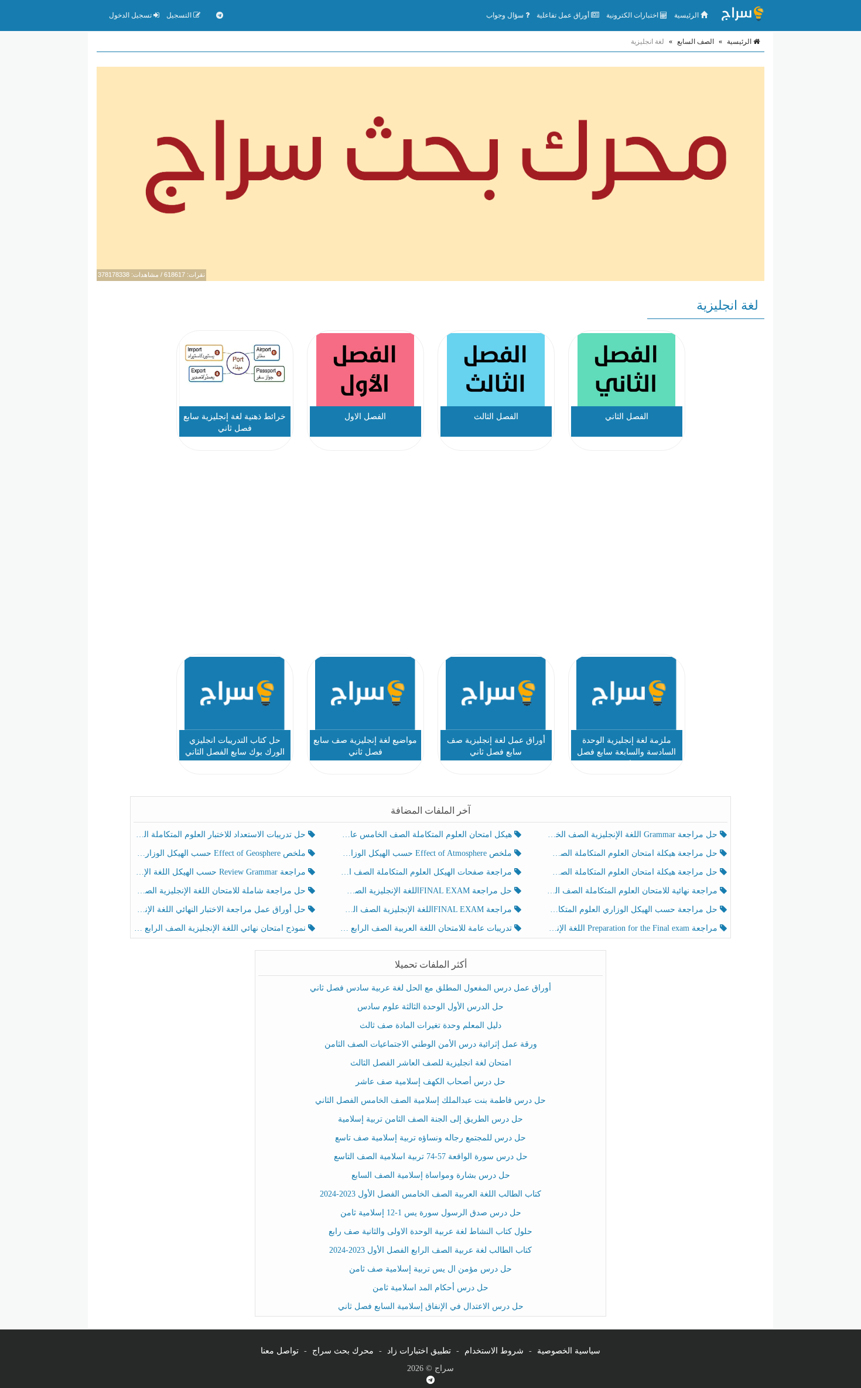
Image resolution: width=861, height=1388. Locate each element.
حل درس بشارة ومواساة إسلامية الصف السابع (430, 1175)
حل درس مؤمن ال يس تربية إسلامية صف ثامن (430, 1268)
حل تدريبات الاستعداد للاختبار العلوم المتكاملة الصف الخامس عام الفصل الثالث (221, 834)
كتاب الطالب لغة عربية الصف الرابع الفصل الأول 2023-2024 (430, 1250)
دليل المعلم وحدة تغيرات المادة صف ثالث (430, 1025)
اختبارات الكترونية (633, 15)
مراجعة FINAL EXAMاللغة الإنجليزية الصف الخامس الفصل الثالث (427, 909)
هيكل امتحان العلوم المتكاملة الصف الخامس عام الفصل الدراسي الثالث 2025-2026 (427, 834)
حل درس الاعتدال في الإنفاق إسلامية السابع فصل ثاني (431, 1306)
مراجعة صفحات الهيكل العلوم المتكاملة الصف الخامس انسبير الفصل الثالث (427, 872)
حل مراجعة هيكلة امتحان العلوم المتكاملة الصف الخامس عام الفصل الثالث (633, 872)
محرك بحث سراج (343, 1350)
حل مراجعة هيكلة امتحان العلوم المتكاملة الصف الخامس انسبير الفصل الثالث (633, 853)
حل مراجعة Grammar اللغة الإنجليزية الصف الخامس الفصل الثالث (633, 834)
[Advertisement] (430, 554)
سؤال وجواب (505, 15)
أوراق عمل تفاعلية (564, 15)
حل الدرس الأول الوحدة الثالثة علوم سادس (430, 1006)
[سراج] (742, 15)
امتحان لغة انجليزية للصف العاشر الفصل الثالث (430, 1062)
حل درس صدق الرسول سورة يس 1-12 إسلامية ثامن (430, 1212)
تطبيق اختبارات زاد (419, 1350)
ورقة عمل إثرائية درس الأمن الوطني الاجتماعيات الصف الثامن (430, 1044)
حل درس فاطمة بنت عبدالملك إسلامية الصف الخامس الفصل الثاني (430, 1100)
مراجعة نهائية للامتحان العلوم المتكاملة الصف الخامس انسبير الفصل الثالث (633, 890)
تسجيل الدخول (131, 15)
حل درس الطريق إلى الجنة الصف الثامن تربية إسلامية (430, 1119)
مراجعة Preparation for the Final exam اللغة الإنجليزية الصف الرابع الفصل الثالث (633, 928)
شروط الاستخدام (494, 1350)
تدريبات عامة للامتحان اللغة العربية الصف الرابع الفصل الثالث (427, 928)
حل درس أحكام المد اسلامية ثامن (430, 1287)
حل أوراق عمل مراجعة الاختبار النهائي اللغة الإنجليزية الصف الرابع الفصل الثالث (221, 909)
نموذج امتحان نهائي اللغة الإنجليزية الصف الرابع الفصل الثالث (221, 928)
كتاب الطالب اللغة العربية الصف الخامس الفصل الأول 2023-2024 (430, 1194)
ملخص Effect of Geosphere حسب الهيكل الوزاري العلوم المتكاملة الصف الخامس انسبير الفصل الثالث (221, 853)
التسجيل (179, 15)
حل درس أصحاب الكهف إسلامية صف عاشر (430, 1081)
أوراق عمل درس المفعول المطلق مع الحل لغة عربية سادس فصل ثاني (430, 987)
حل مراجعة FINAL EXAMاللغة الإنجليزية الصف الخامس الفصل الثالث (427, 890)
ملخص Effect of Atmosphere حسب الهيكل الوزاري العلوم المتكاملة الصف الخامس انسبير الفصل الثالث (427, 853)
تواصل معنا (280, 1350)
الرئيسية (687, 15)
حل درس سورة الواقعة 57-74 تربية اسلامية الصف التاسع (431, 1156)
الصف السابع (695, 41)
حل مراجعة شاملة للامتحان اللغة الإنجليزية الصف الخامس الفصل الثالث (221, 890)
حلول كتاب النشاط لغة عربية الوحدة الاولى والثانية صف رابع (430, 1231)
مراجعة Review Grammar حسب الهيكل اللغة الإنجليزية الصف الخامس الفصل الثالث (221, 872)
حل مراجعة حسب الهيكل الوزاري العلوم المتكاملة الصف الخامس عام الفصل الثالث (633, 909)
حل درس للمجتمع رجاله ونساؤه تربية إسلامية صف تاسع (430, 1137)
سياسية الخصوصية (568, 1350)
